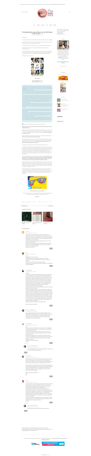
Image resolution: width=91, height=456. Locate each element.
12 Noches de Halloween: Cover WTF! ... (47, 223)
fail (37, 30)
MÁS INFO (64, 66)
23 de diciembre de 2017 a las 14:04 (31, 325)
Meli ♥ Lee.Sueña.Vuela (37, 35)
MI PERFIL (61, 66)
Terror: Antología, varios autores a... (36, 223)
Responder (51, 248)
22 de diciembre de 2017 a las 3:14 (31, 271)
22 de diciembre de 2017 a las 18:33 (31, 311)
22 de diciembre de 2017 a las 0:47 (31, 254)
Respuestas (26, 343)
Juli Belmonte (29, 270)
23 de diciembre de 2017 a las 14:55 (31, 357)
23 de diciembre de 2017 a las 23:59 (33, 406)
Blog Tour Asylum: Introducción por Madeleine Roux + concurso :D (65, 105)
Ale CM (27, 231)
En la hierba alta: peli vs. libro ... (26, 223)
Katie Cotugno (28, 201)
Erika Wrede (28, 355)
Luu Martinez (29, 323)
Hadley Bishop (32, 193)
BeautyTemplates (48, 454)
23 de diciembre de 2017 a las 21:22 (31, 382)
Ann (26, 252)
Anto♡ (27, 380)
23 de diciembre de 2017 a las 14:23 (33, 347)
